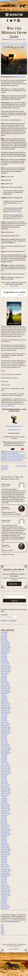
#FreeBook (4, 453)
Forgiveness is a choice (14, 292)
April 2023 (4, 700)
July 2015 (4, 857)
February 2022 (5, 724)
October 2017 (5, 812)
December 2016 (6, 829)
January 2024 (5, 685)
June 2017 (4, 819)
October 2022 (5, 710)
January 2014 (5, 888)
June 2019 (4, 778)
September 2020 (6, 753)
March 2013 (4, 905)
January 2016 (5, 847)
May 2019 (4, 780)
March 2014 (4, 885)
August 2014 (5, 876)
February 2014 (5, 886)
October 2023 (5, 690)
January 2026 (5, 644)
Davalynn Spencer (12, 456)
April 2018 (4, 802)
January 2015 (5, 868)
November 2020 (6, 749)
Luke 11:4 (13, 457)
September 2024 (6, 671)
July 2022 (4, 715)
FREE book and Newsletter (14, 426)
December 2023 (6, 686)
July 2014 (4, 878)
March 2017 (4, 824)
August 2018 (5, 795)
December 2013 (6, 890)
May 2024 (4, 678)
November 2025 (6, 648)
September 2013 (6, 895)
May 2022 (4, 719)
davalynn (23, 39)
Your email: (4, 615)
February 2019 (5, 785)
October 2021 (5, 730)
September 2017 (6, 813)
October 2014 (5, 873)
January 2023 (5, 705)
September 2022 (6, 712)
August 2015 (5, 856)
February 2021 (5, 744)
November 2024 (6, 668)
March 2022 (4, 722)
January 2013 (5, 908)
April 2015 (4, 862)
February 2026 (5, 642)
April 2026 (4, 639)
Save (22, 449)
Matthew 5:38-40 (15, 211)
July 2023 (4, 695)
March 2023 (4, 702)
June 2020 (4, 758)
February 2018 (5, 805)
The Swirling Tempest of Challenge (5, 467)
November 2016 (6, 830)
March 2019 (4, 783)
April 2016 (4, 842)
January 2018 (5, 807)
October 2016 (5, 832)
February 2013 (5, 907)
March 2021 (4, 742)
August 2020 (5, 754)
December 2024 (6, 666)
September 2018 (6, 793)
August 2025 (5, 653)
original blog (9, 920)
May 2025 (4, 658)
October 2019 (5, 771)
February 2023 (5, 703)
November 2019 (6, 769)
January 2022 (5, 725)
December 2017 (6, 808)
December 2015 (6, 849)
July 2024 (4, 675)
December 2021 (6, 727)
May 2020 (4, 759)
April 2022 (4, 720)
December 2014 (6, 869)
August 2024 (5, 673)
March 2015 (4, 864)
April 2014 (4, 883)
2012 (2, 927)
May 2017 (4, 820)
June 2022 (4, 717)
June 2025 (4, 656)
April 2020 (4, 761)
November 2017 (6, 810)
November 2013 (6, 891)
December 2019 (6, 768)
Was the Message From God (15, 460)
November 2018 (6, 790)
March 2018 (4, 803)
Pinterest (17, 429)
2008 (2, 933)
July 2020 (4, 756)
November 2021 (6, 729)
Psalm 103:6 (14, 286)
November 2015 (6, 851)
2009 (2, 932)
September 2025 (6, 651)
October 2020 (5, 751)
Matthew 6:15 (16, 218)
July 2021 (4, 736)
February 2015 (5, 866)
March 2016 (4, 844)
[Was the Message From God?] (14, 58)
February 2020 (5, 764)
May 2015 (4, 861)
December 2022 (6, 707)
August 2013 (5, 896)
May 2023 (4, 698)
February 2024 (5, 683)
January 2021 (5, 746)
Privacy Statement (14, 949)
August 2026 (5, 632)
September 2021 (6, 732)
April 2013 (4, 903)
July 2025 (4, 654)
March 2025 (4, 661)
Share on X (21, 295)
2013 (2, 925)
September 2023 (6, 692)
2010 (2, 930)
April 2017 (4, 822)
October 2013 (5, 893)
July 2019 (4, 776)
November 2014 (6, 871)
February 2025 (5, 663)
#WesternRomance (16, 454)
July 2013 (4, 898)
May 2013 (4, 901)
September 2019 (6, 773)
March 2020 (4, 763)
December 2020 (6, 747)
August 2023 (5, 693)
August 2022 (5, 714)
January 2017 (5, 827)
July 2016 (4, 837)
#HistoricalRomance (13, 453)
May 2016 (4, 840)
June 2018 (4, 798)
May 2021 (4, 739)
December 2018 (6, 788)
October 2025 (5, 649)
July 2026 (4, 634)
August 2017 (5, 815)
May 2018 (4, 800)
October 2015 (5, 852)
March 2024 (4, 681)
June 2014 (4, 879)
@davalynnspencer (20, 77)
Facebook (11, 429)
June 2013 (4, 900)
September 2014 (6, 874)
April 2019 (4, 781)
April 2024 (4, 680)
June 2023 (4, 697)
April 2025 (4, 659)
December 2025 (6, 646)
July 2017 (4, 817)
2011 (2, 928)
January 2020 (5, 766)
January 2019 (5, 786)
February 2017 (5, 825)
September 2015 (6, 854)
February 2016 (5, 846)
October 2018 (5, 791)
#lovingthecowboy (6, 454)
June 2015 (4, 859)
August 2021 (5, 734)
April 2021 (4, 741)
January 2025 (5, 664)
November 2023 (6, 688)
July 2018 (4, 796)
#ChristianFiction (20, 451)
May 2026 (4, 637)
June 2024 (4, 676)
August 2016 (5, 835)
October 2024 (5, 670)
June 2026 (4, 636)
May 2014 (4, 881)
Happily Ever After (21, 466)
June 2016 (4, 839)
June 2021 (4, 737)
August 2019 (5, 774)
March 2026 (4, 641)
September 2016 (6, 834)
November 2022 (6, 708)
